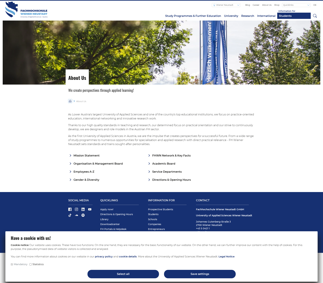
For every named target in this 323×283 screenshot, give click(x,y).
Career (256, 5)
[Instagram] (77, 210)
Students (285, 16)
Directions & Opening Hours (171, 179)
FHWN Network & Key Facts (171, 155)
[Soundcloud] (77, 216)
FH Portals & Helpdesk (113, 229)
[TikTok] (70, 216)
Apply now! (106, 209)
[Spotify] (83, 216)
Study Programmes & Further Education (193, 16)
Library (104, 219)
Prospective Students (160, 209)
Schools (152, 219)
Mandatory (20, 264)
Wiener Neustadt (225, 5)
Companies (154, 224)
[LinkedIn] (83, 210)
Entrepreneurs (156, 229)
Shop (276, 5)
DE (314, 5)
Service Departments (167, 171)
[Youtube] (89, 210)
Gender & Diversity (86, 179)
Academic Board (163, 163)
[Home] (70, 101)
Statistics (38, 264)
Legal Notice (227, 256)
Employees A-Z (84, 171)
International (266, 16)
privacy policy (104, 256)
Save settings (200, 274)
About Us (267, 5)
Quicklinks (288, 5)
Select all (123, 274)
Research (247, 16)
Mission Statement (87, 155)
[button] (315, 16)
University (231, 16)
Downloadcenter (110, 224)
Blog (247, 5)
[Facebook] (70, 210)
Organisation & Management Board (98, 163)
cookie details (128, 256)
